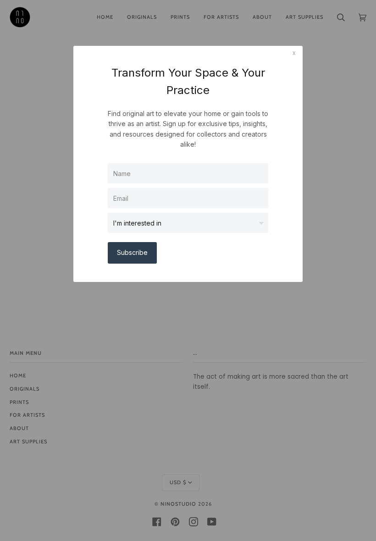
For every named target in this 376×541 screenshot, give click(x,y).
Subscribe (132, 252)
